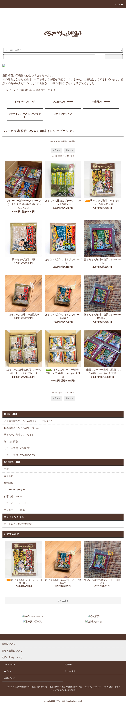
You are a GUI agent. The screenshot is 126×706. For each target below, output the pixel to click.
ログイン (7, 671)
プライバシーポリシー (92, 687)
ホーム (9, 90)
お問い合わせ (9, 678)
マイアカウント (10, 664)
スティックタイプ (63, 113)
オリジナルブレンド (24, 101)
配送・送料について (39, 687)
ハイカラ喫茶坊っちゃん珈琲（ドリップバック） (36, 90)
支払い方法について (22, 687)
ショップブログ (57, 690)
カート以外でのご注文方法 (18, 524)
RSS (67, 690)
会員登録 (68, 664)
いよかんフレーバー (63, 101)
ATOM (72, 690)
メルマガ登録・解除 (111, 687)
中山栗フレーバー (101, 101)
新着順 (72, 141)
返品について (55, 687)
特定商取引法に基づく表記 (72, 687)
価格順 (64, 141)
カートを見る (70, 671)
